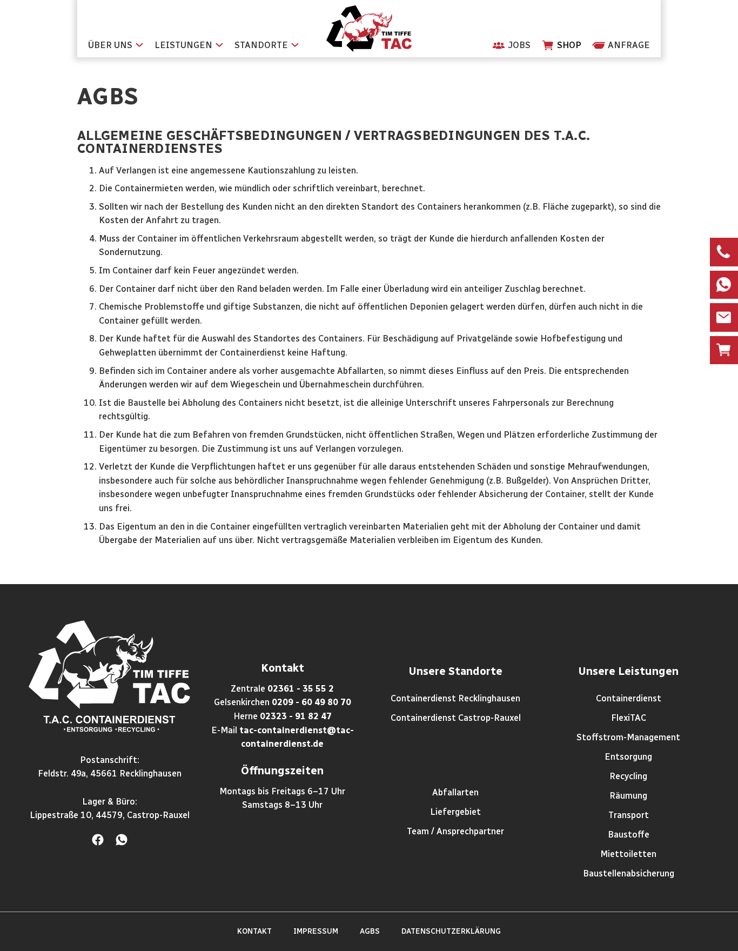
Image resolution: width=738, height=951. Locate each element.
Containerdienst (628, 698)
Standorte (261, 45)
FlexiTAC (628, 718)
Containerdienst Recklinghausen (455, 698)
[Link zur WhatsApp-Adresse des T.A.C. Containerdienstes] (121, 839)
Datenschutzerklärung (451, 931)
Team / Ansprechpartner (455, 831)
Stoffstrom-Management (628, 737)
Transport (628, 815)
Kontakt (254, 931)
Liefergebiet (455, 812)
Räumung (628, 796)
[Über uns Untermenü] (139, 48)
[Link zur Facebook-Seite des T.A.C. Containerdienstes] (98, 839)
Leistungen (183, 45)
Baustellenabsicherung (628, 873)
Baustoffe (628, 834)
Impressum (315, 931)
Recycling (628, 776)
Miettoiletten (628, 854)
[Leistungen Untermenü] (219, 48)
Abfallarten (455, 792)
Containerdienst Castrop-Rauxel (456, 718)
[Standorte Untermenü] (295, 48)
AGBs (370, 931)
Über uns (110, 45)
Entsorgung (628, 757)
